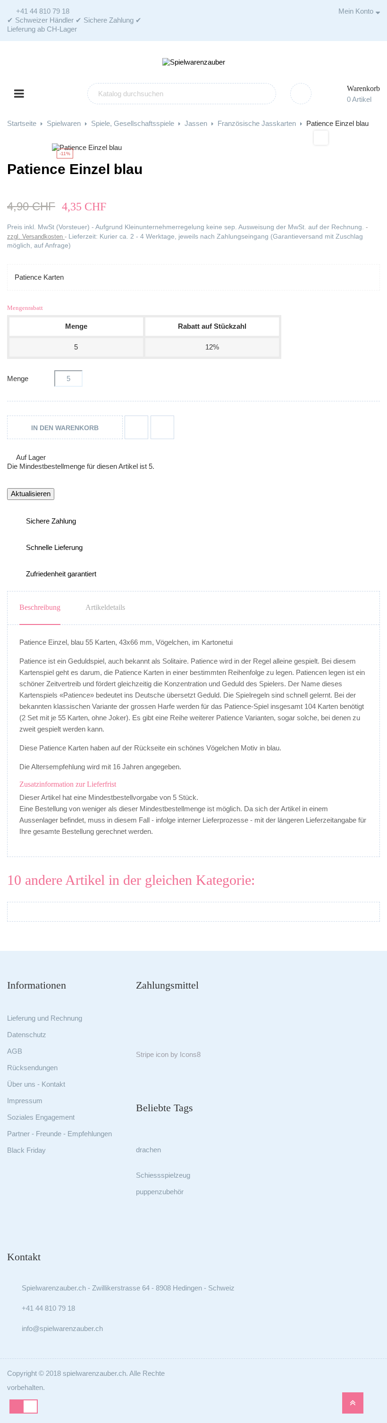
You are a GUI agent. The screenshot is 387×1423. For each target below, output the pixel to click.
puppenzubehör (160, 1192)
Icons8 (190, 1054)
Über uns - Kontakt (36, 1084)
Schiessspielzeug (163, 1175)
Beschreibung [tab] (39, 607)
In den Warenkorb (65, 428)
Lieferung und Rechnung (44, 1018)
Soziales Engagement (41, 1117)
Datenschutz (26, 1035)
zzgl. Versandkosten (36, 236)
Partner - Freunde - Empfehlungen (59, 1134)
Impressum (24, 1101)
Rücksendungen (32, 1068)
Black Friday (26, 1150)
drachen (148, 1150)
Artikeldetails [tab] (105, 607)
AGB (14, 1051)
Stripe (145, 1054)
